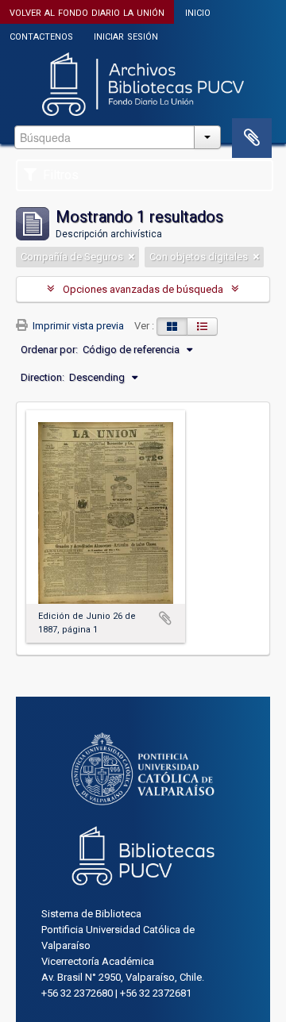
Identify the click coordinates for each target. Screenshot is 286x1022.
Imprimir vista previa (77, 326)
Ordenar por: (49, 349)
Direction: (42, 377)
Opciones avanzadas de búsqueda (143, 289)
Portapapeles (252, 138)
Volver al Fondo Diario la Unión (87, 11)
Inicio (198, 11)
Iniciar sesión (126, 35)
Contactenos (41, 35)
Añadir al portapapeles (165, 618)
